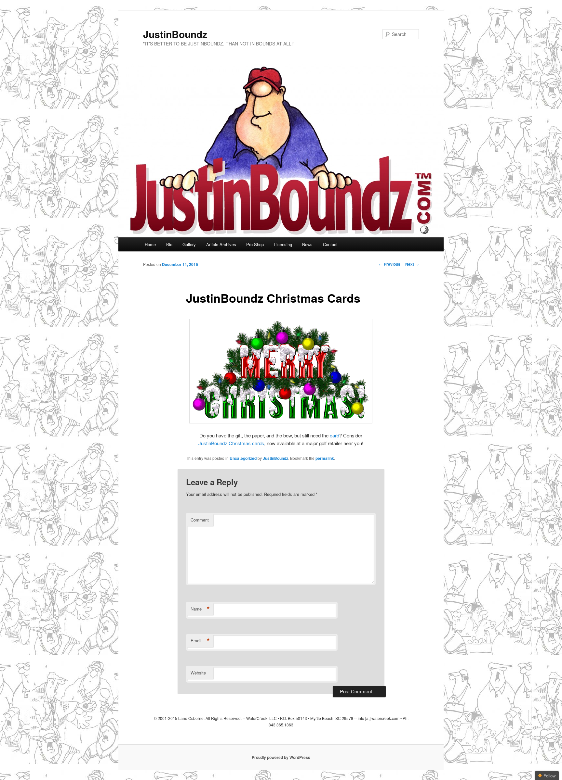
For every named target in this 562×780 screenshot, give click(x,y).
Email (200, 640)
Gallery (189, 244)
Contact (330, 244)
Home (150, 244)
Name (200, 609)
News (307, 244)
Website (198, 673)
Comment (200, 520)
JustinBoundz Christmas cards (231, 443)
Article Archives (221, 244)
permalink (324, 458)
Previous (389, 264)
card (334, 435)
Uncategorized (243, 458)
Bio (169, 244)
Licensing (283, 244)
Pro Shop (255, 244)
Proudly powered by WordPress (281, 757)
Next (412, 264)
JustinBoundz (175, 34)
